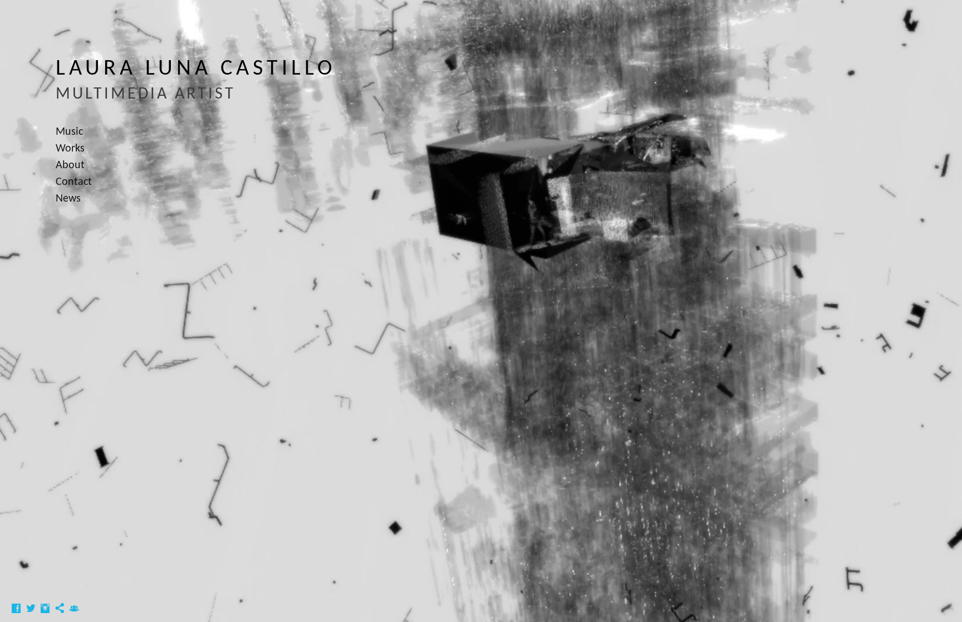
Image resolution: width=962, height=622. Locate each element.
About (70, 165)
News (68, 198)
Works (70, 148)
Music (69, 132)
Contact (74, 182)
